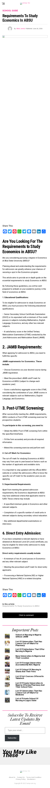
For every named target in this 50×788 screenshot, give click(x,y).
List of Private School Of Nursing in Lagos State (27, 699)
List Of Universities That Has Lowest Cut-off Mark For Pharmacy (29, 643)
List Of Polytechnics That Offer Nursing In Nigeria (30, 650)
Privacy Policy (20, 779)
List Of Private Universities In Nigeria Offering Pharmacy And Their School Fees (30, 685)
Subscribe (12, 738)
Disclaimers (31, 779)
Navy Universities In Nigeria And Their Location (30, 657)
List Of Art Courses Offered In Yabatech (30, 677)
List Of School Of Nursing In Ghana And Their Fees (28, 670)
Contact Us (21, 777)
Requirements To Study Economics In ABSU (20, 606)
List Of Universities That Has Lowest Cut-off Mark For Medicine (29, 693)
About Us (12, 777)
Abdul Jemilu (20, 28)
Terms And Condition (33, 777)
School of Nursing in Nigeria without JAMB (28, 636)
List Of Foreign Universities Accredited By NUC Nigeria (28, 664)
